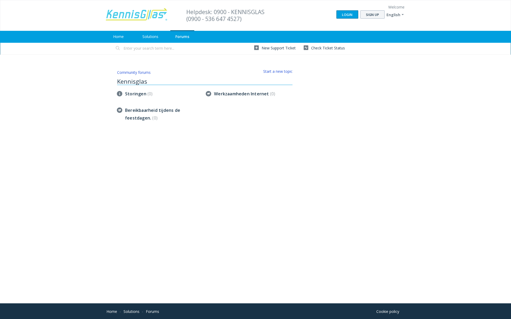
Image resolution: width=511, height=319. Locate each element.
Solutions (150, 36)
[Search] (118, 48)
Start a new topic (277, 71)
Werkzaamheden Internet (244, 94)
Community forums (134, 72)
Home (118, 36)
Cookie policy (387, 311)
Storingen (138, 94)
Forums (182, 36)
